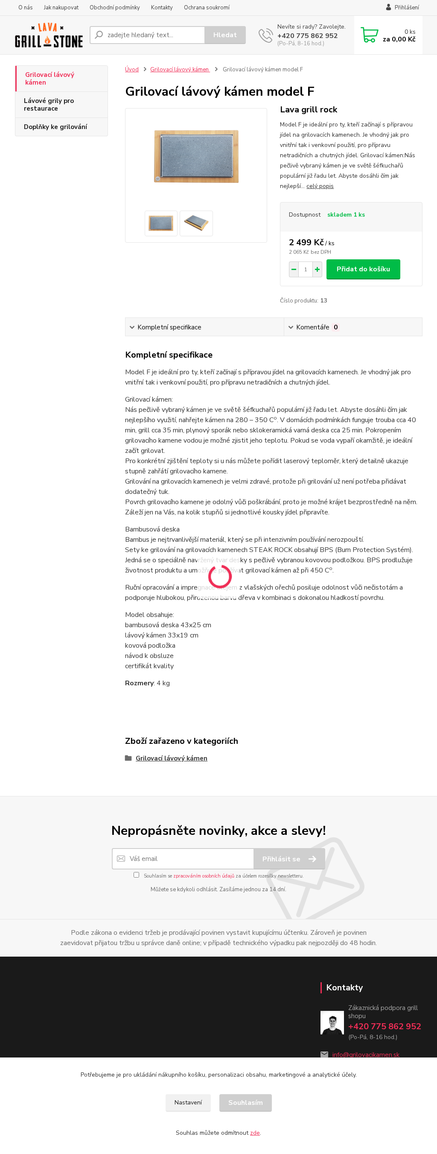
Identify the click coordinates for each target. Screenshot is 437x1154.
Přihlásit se (282, 859)
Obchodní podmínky (115, 8)
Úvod (132, 69)
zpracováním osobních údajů (203, 876)
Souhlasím (245, 1102)
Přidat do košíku (363, 269)
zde (255, 1133)
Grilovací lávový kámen (49, 78)
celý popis (320, 186)
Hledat (225, 35)
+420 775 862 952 (307, 36)
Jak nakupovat (61, 8)
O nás (25, 8)
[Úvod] (49, 35)
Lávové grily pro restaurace (49, 105)
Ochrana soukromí (207, 8)
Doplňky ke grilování (55, 127)
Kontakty (162, 8)
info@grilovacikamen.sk (365, 1055)
